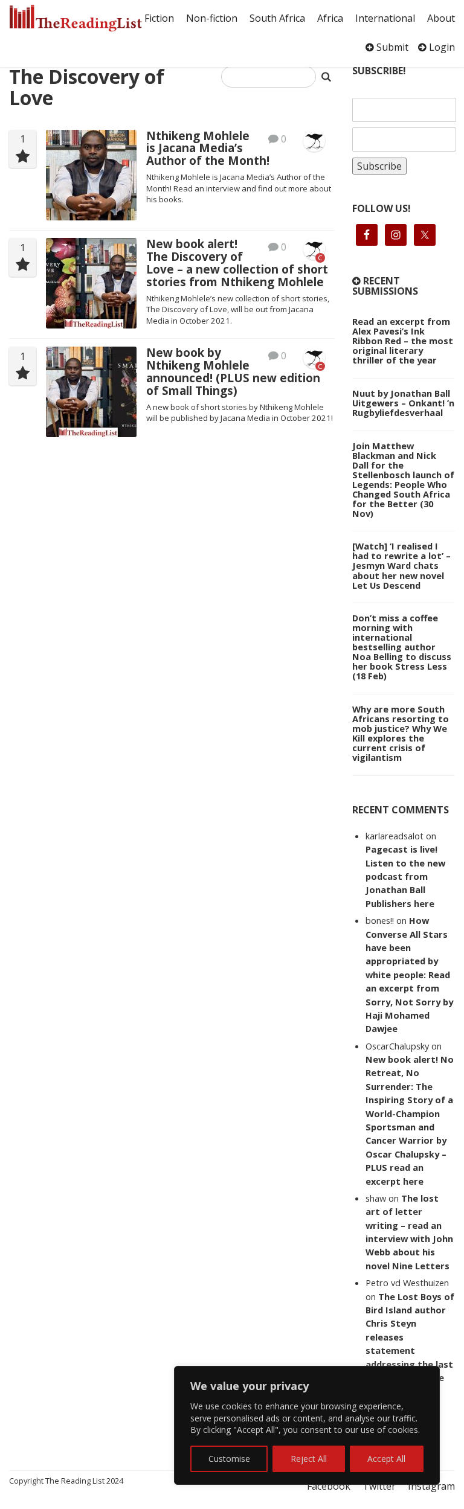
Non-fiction (211, 18)
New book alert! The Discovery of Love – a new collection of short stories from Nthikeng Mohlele (237, 262)
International (385, 18)
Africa (330, 18)
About (441, 18)
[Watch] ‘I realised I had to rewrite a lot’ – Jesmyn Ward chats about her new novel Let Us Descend (401, 565)
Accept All (386, 1458)
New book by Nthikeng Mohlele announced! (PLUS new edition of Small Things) (233, 371)
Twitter (379, 1486)
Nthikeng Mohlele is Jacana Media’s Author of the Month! (207, 148)
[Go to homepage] (76, 18)
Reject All (309, 1458)
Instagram (431, 1486)
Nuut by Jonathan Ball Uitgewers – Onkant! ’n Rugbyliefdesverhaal (403, 402)
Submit (391, 47)
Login (441, 47)
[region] (307, 1425)
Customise (229, 1458)
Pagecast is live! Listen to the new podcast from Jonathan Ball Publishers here (405, 876)
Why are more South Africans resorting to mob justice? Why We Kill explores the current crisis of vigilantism (400, 733)
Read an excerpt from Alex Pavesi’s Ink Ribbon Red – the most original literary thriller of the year (402, 340)
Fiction (159, 18)
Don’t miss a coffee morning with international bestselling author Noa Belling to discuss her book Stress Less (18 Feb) (401, 647)
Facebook (328, 1486)
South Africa (277, 18)
